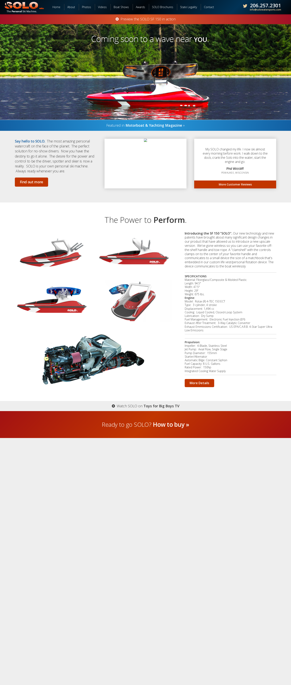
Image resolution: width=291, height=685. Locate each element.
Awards (140, 7)
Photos (86, 7)
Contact (209, 7)
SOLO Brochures (162, 7)
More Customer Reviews (235, 184)
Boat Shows (121, 7)
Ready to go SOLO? (145, 424)
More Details (199, 383)
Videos (102, 7)
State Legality (188, 7)
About (71, 7)
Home (56, 7)
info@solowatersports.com (265, 9)
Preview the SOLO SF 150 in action (147, 19)
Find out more (31, 182)
